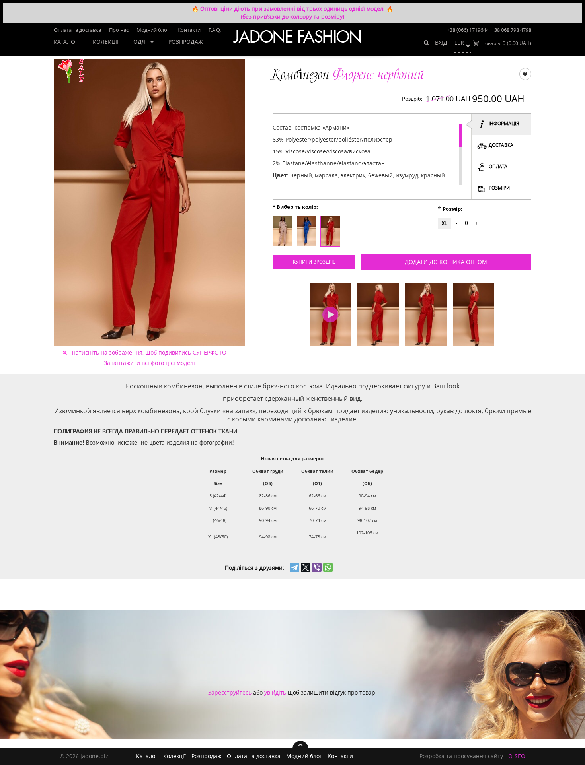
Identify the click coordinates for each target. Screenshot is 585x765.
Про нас (119, 29)
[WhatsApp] (328, 567)
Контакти (189, 29)
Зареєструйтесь (230, 692)
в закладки (525, 73)
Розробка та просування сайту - (472, 756)
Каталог (66, 41)
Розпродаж (185, 41)
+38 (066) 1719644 (468, 29)
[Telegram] (294, 567)
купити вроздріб (314, 261)
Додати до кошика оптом (446, 262)
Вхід (441, 42)
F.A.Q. (215, 29)
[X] (305, 567)
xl (444, 223)
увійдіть (275, 692)
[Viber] (317, 567)
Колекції (106, 41)
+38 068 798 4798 (511, 29)
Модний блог (153, 29)
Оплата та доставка (77, 29)
